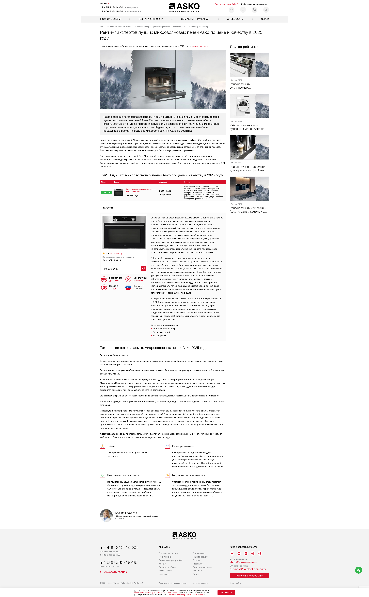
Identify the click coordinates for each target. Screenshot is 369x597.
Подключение (166, 557)
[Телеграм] (259, 553)
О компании (199, 553)
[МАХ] (239, 553)
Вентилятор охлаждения (123, 475)
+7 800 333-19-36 (111, 11)
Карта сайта (235, 583)
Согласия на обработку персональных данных (185, 595)
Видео (196, 574)
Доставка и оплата (168, 553)
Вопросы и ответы (202, 567)
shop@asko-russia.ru (243, 562)
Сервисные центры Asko (171, 560)
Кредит (162, 564)
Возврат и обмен (167, 567)
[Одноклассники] (246, 553)
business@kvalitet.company (248, 569)
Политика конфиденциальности (173, 583)
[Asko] (184, 7)
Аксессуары (235, 19)
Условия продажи (200, 583)
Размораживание (183, 446)
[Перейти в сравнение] (243, 10)
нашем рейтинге (200, 46)
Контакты (164, 574)
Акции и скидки (200, 557)
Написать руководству (249, 576)
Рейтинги (197, 571)
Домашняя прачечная (195, 19)
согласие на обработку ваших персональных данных (156, 593)
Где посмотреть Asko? (226, 4)
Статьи (196, 560)
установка (139, 280)
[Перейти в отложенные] (231, 10)
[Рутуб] (253, 553)
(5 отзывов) (116, 253)
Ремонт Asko (165, 571)
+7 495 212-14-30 (111, 7)
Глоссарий (198, 564)
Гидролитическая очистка (188, 475)
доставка (114, 280)
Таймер (111, 446)
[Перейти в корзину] (254, 10)
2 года (112, 288)
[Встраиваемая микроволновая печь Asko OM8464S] (124, 232)
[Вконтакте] (232, 553)
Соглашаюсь (226, 592)
